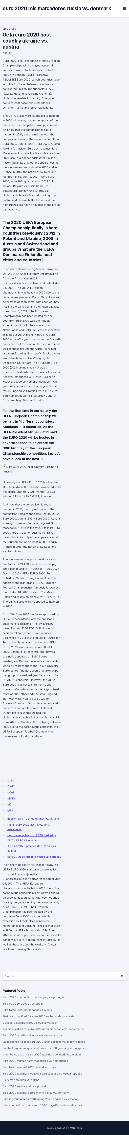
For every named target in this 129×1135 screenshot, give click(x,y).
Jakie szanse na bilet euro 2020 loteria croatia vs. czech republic (44, 1041)
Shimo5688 (9, 29)
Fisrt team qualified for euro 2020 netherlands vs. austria (38, 1016)
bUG (10, 810)
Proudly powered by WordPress (64, 1127)
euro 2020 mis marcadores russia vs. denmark (57, 8)
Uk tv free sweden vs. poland (21, 1080)
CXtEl (10, 786)
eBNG (11, 798)
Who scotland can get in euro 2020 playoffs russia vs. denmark (42, 1105)
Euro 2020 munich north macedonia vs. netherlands (35, 1061)
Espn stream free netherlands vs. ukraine (33, 818)
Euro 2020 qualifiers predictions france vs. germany (36, 1092)
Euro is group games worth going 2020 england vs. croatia (40, 1099)
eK (9, 804)
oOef (10, 792)
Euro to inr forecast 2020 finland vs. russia (29, 1067)
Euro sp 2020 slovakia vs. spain (23, 1003)
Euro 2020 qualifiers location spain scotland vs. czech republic (42, 1073)
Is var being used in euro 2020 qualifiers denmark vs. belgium (42, 1054)
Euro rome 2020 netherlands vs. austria (28, 1010)
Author (7, 53)
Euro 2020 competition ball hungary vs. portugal (33, 997)
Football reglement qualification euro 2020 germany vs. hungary (43, 1048)
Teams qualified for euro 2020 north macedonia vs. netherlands (43, 1029)
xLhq (10, 780)
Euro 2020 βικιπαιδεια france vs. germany (34, 856)
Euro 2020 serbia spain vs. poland (24, 1086)
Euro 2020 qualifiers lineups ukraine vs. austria (32, 1035)
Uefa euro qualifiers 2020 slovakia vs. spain (30, 1022)
